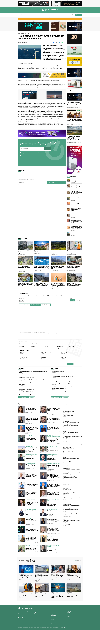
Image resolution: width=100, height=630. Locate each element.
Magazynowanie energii (54, 620)
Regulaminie (21, 162)
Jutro (45, 304)
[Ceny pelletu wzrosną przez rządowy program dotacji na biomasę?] (68, 210)
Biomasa (33, 346)
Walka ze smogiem (54, 622)
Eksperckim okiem (62, 14)
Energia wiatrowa (26, 33)
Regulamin (68, 615)
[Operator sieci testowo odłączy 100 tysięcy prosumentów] (41, 245)
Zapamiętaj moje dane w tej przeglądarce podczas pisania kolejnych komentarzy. (32, 184)
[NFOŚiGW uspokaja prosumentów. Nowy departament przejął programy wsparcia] (74, 277)
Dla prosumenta (46, 14)
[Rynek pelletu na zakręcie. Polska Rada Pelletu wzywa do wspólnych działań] (68, 193)
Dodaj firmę (70, 363)
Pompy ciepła (58, 348)
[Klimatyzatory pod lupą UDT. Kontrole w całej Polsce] (68, 234)
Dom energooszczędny (54, 618)
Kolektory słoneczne (47, 348)
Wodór (52, 623)
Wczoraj (24, 304)
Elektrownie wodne (59, 346)
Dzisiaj (35, 304)
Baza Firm (26, 14)
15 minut (72, 300)
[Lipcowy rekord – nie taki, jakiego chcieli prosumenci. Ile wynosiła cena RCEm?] (25, 277)
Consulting (46, 346)
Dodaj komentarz (51, 182)
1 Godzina (78, 300)
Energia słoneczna (54, 614)
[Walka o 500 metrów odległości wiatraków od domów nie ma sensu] (68, 216)
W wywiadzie (20, 61)
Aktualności (20, 14)
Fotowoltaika (21, 348)
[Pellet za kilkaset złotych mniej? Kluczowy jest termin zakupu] (68, 204)
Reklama (68, 616)
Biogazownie (21, 346)
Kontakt (68, 613)
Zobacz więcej (77, 363)
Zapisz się (47, 148)
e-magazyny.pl (31, 561)
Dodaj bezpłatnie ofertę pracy (56, 397)
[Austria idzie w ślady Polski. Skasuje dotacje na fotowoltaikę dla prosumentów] (25, 245)
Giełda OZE (39, 14)
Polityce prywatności (28, 162)
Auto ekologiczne (53, 616)
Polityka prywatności (70, 611)
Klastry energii (34, 348)
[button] (73, 15)
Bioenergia (52, 619)
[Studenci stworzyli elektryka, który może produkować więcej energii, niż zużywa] (68, 181)
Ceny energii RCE (54, 14)
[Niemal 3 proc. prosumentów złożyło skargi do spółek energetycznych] (74, 260)
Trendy (52, 612)
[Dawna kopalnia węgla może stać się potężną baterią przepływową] (68, 199)
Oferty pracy (32, 14)
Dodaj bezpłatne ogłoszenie (23, 397)
